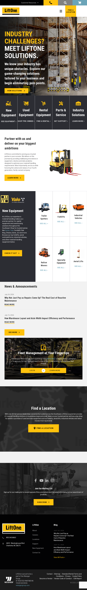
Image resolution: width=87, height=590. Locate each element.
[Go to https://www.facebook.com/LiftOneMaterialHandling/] (35, 480)
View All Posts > (59, 557)
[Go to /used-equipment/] (26, 113)
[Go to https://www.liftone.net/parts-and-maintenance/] (61, 113)
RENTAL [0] (79, 2)
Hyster (7, 230)
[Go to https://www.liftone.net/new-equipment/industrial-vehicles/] (78, 213)
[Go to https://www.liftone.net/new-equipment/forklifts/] (61, 213)
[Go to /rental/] (43, 113)
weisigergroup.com (23, 585)
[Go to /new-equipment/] (8, 113)
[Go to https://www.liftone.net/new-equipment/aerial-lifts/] (78, 259)
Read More (9, 304)
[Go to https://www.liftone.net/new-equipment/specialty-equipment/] (61, 259)
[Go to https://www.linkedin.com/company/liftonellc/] (47, 481)
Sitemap (57, 574)
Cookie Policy (77, 576)
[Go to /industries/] (78, 113)
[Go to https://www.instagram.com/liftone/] (52, 481)
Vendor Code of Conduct (63, 578)
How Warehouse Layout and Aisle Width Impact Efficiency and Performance (40, 318)
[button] (70, 11)
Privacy (68, 576)
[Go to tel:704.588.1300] (14, 538)
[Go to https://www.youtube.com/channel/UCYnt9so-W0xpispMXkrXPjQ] (41, 480)
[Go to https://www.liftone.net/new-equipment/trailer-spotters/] (44, 213)
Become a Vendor (46, 578)
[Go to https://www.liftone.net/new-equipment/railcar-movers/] (44, 259)
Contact (50, 574)
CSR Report (77, 578)
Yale (11, 230)
